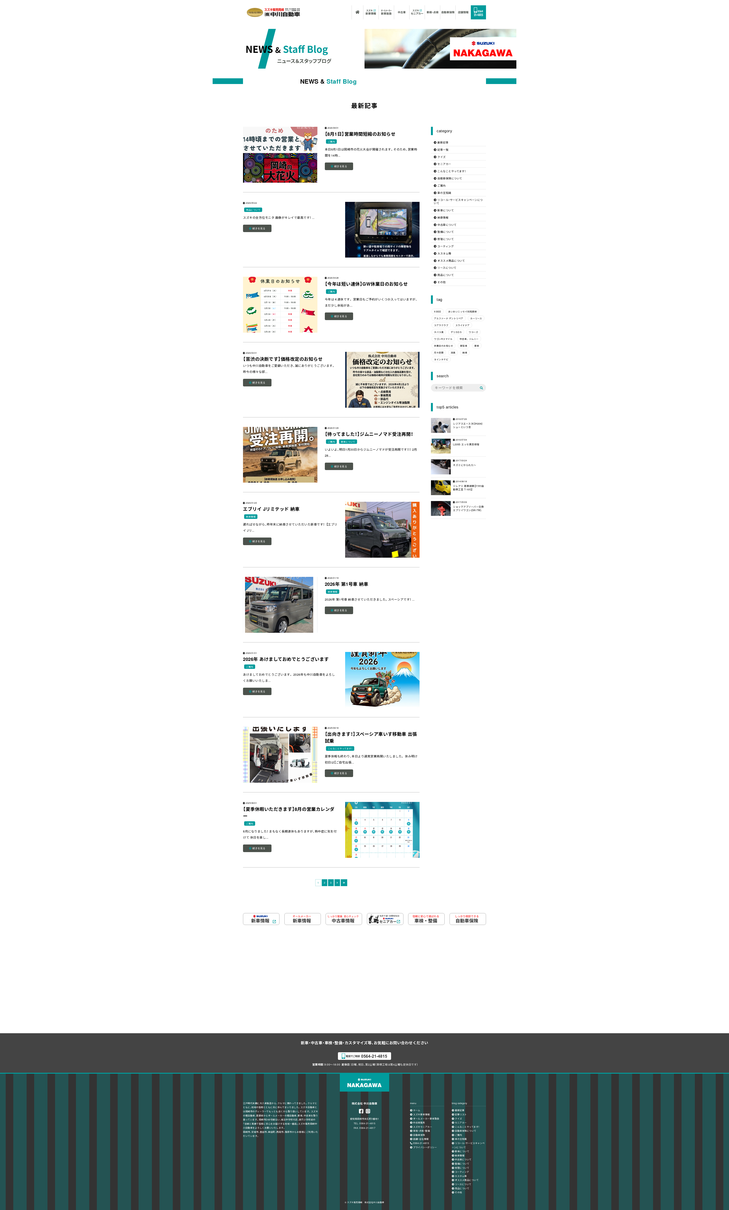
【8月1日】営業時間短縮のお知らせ (360, 134)
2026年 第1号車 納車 (346, 584)
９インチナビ (441, 359)
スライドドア (462, 325)
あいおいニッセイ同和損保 (462, 311)
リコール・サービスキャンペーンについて (458, 201)
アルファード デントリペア (448, 318)
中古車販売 (419, 1122)
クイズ (441, 157)
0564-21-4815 (421, 1143)
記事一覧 (443, 149)
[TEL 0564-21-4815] (478, 12)
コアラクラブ (441, 325)
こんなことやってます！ (340, 748)
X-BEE (437, 311)
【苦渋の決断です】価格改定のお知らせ (283, 359)
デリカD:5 (456, 332)
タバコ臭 (438, 332)
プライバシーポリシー (425, 1147)
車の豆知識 (444, 193)
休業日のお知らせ (443, 345)
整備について (445, 232)
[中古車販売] (401, 12)
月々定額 (438, 352)
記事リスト (460, 1114)
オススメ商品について (451, 260)
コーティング (445, 246)
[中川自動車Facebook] (361, 1111)
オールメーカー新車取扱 (426, 1118)
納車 (464, 352)
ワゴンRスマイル (443, 338)
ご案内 (331, 141)
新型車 (463, 345)
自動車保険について (449, 178)
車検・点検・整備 (421, 1130)
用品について (253, 209)
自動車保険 (419, 1134)
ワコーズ (473, 332)
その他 (441, 282)
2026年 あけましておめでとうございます (286, 659)
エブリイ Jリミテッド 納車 (271, 509)
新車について (348, 441)
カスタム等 (444, 253)
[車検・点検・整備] (432, 12)
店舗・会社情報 (421, 1138)
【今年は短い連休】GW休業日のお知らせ (366, 284)
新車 (476, 345)
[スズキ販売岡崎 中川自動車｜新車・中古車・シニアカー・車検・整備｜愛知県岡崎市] (273, 13)
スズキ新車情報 (421, 1114)
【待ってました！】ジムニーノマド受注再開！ (369, 434)
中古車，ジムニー (469, 338)
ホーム (416, 1110)
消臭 (453, 352)
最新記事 (443, 142)
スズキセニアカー (422, 1126)
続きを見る (340, 166)
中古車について (447, 225)
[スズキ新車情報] (371, 12)
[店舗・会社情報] (463, 12)
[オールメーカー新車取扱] (386, 12)
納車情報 (251, 516)
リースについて (447, 268)
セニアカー (444, 164)
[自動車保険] (447, 12)
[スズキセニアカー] (417, 12)
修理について (445, 239)
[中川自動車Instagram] (368, 1111)
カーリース (476, 318)
